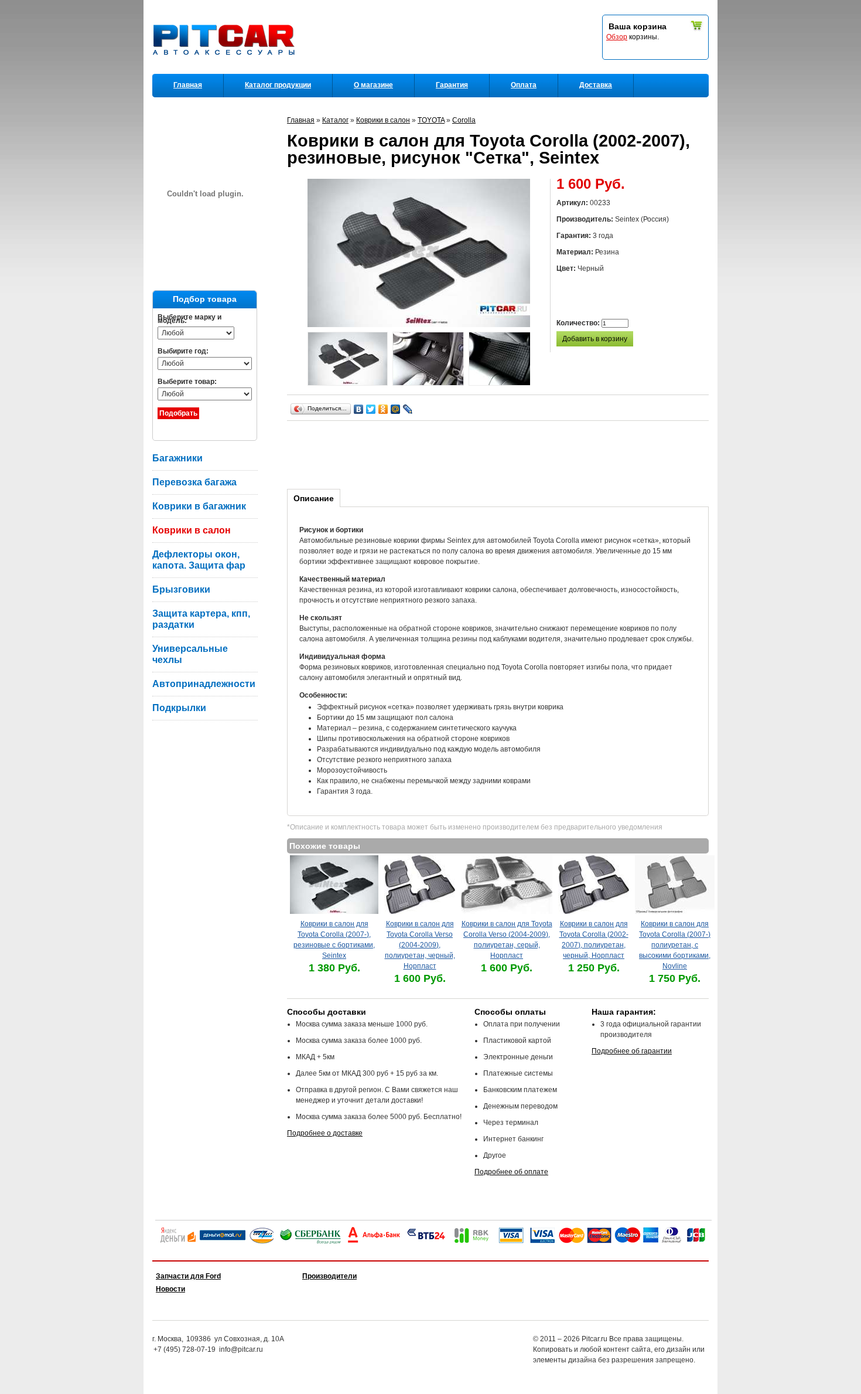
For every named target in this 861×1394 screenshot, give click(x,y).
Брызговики (181, 589)
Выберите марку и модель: (189, 319)
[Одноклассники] (383, 409)
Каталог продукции (278, 85)
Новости (170, 1289)
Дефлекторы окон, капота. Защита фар (198, 559)
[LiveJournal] (408, 409)
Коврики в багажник (199, 506)
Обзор (616, 37)
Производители (329, 1276)
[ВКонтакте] (359, 409)
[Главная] (226, 71)
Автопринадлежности (203, 684)
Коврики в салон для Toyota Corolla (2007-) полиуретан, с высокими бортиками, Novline (674, 945)
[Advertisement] (500, 453)
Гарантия (452, 85)
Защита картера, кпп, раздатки (201, 619)
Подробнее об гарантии (632, 1051)
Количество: (579, 323)
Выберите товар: (187, 382)
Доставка (595, 85)
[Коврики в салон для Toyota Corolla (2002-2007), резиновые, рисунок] (348, 360)
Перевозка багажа (194, 482)
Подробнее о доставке (325, 1133)
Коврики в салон (191, 530)
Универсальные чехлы (190, 654)
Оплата (524, 85)
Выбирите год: (183, 351)
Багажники (177, 458)
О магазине (373, 85)
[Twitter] (371, 409)
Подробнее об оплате (511, 1172)
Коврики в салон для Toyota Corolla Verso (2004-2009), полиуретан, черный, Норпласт (420, 945)
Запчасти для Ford (188, 1276)
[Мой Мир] (396, 409)
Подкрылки (179, 708)
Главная (187, 85)
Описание (313, 498)
